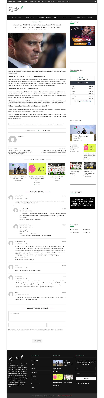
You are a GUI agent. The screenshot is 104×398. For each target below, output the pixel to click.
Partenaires (40, 1)
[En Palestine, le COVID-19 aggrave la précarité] (90, 165)
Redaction (35, 30)
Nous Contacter (50, 1)
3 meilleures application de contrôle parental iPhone (74, 147)
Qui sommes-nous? (60, 1)
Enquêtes (40, 17)
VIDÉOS (78, 17)
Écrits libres (30, 17)
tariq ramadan (58, 124)
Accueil (10, 17)
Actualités (18, 17)
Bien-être (56, 17)
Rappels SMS (33, 1)
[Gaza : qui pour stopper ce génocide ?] (18, 169)
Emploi (68, 1)
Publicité (25, 1)
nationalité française (30, 124)
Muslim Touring (87, 17)
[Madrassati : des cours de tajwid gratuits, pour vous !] (37, 169)
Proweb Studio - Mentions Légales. (65, 395)
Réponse (64, 196)
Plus (71, 17)
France (40, 22)
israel (11, 124)
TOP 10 (64, 17)
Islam (48, 17)
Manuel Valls (18, 124)
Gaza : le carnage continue (56, 177)
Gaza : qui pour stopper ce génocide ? (18, 177)
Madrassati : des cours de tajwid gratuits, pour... (37, 178)
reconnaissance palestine (45, 124)
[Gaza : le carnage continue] (56, 169)
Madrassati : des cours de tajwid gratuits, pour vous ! (89, 155)
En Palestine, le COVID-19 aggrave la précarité (89, 173)
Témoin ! (19, 1)
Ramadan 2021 (11, 1)
